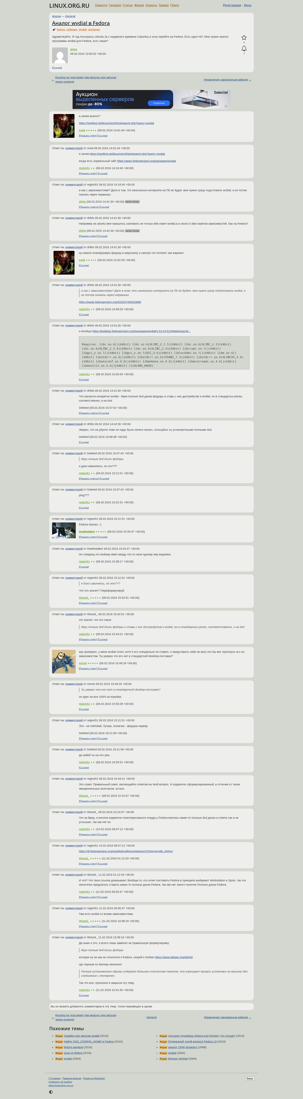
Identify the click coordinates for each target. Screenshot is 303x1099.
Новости (101, 5)
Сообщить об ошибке (60, 1081)
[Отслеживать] (244, 48)
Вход (247, 5)
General (70, 16)
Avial (82, 130)
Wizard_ (84, 597)
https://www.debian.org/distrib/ (174, 957)
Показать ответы (89, 207)
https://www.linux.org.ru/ (61, 1085)
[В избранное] (244, 37)
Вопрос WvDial (178, 1058)
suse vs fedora (73, 1053)
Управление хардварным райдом (226, 79)
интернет (94, 29)
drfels (73, 49)
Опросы (151, 5)
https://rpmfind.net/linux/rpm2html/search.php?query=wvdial (116, 123)
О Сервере (54, 1078)
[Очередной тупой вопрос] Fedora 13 (192, 1041)
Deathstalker (87, 531)
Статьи (128, 5)
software (71, 29)
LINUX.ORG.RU (69, 5)
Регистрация (232, 5)
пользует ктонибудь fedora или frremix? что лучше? (201, 1035)
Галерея (115, 5)
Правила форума (71, 1078)
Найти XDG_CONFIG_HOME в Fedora (89, 1041)
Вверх (250, 1078)
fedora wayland (73, 1047)
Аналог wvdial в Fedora (81, 22)
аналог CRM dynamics (182, 1047)
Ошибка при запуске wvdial (81, 1035)
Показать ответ (88, 135)
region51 (84, 168)
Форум (139, 5)
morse (83, 663)
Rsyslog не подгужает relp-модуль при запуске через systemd (85, 79)
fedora (61, 29)
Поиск (174, 5)
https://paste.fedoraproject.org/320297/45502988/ (110, 302)
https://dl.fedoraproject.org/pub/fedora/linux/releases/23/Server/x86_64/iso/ (126, 851)
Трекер (164, 5)
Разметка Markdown (94, 1078)
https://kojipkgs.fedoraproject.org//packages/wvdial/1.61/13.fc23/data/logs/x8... (141, 331)
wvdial (83, 29)
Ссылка (57, 67)
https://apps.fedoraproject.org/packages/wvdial (146, 161)
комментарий (74, 148)
